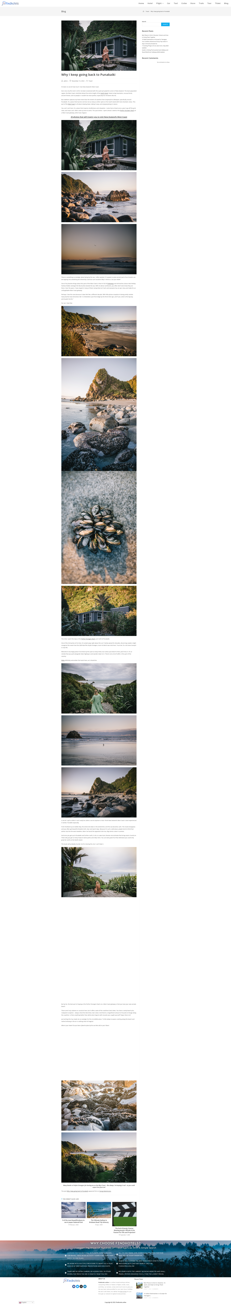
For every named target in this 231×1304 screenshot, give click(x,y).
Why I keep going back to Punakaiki (77, 1191)
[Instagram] (81, 1286)
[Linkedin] (85, 1286)
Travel (90, 81)
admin (66, 81)
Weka (63, 660)
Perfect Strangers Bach (88, 639)
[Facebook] (73, 1286)
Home (141, 3)
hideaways (110, 283)
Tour (209, 3)
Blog (226, 3)
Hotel (150, 3)
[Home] (143, 11)
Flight (159, 3)
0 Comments (155, 1289)
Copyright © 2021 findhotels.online (115, 1302)
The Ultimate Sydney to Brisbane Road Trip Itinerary (99, 1221)
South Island (104, 93)
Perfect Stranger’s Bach (127, 110)
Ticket (218, 3)
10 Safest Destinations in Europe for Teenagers (154, 39)
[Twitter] (77, 1286)
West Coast (71, 104)
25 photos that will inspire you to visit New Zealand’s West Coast (99, 117)
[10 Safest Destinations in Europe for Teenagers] (139, 1295)
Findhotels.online (103, 1282)
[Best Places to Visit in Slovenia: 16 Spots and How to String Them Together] (139, 1286)
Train (201, 3)
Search (144, 21)
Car (168, 3)
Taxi (176, 3)
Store (192, 3)
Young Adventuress (105, 1191)
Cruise (184, 3)
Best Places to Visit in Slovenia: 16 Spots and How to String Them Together (154, 1285)
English (23, 1302)
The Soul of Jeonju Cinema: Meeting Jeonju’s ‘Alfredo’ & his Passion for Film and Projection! (124, 1230)
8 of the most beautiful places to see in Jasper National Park (73, 1221)
